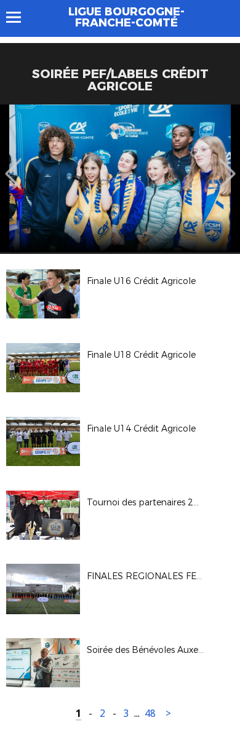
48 (150, 713)
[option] (120, 178)
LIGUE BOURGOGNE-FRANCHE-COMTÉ (126, 17)
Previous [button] (13, 165)
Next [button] (227, 165)
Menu (19, 17)
